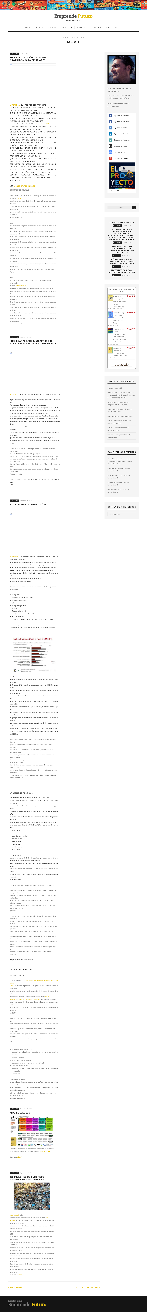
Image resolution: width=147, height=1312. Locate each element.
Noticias (14, 54)
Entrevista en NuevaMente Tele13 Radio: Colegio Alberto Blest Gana (119, 461)
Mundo (39, 28)
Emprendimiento (102, 28)
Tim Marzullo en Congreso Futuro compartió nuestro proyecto (122, 249)
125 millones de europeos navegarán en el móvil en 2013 (30, 1178)
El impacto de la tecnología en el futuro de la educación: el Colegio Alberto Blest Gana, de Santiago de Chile (121, 234)
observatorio (14, 557)
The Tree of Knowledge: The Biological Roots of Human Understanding (119, 301)
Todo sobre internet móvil (28, 505)
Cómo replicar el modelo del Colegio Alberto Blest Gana (121, 261)
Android (19, 1275)
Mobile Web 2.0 (20, 1113)
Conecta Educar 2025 (121, 223)
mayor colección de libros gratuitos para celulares (28, 59)
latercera (15, 105)
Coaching (52, 28)
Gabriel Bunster (113, 459)
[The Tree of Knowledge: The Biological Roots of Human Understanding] (110, 301)
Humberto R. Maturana (116, 309)
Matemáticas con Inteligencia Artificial (122, 271)
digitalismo (13, 394)
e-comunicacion (15, 1215)
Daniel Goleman (114, 358)
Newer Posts (15, 1287)
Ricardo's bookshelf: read (122, 290)
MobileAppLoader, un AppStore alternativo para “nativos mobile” (34, 342)
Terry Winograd (114, 325)
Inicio (28, 28)
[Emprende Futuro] (73, 17)
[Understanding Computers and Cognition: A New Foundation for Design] (110, 317)
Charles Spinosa (114, 344)
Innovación (83, 28)
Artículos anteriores (87, 1287)
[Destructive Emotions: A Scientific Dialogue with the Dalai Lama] (110, 353)
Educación (67, 28)
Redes (118, 28)
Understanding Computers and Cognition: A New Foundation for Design (119, 318)
